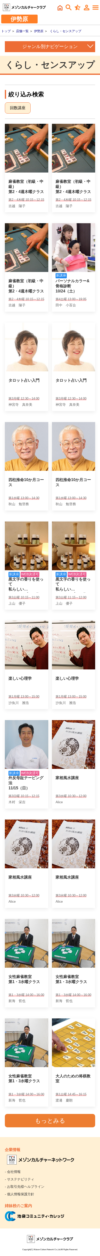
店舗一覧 (22, 31)
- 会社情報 (13, 1172)
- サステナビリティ (19, 1179)
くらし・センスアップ (65, 31)
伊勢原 (38, 31)
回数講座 (17, 108)
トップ (6, 31)
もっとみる (50, 1120)
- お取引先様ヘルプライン (24, 1186)
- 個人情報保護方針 (19, 1194)
